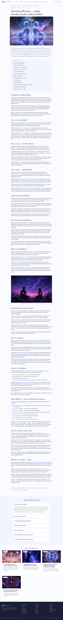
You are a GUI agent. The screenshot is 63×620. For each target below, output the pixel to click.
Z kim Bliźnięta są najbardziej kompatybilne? (22, 520)
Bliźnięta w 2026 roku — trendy (20, 89)
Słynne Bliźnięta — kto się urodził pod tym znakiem (23, 84)
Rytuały (37, 611)
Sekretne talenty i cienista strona (20, 86)
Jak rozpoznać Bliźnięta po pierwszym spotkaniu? (23, 539)
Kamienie (37, 606)
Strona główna (13, 5)
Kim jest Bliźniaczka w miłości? (20, 516)
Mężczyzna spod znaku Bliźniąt (20, 73)
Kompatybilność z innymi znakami (20, 78)
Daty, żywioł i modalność (18, 65)
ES (59, 1)
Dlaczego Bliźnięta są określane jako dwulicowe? (23, 534)
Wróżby (42, 1)
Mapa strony (51, 611)
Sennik (17, 1)
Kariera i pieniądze (17, 80)
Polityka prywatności (52, 609)
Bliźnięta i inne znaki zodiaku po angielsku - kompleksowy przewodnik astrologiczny (50, 565)
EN (55, 1)
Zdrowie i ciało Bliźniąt (18, 82)
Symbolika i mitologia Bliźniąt (19, 62)
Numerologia (26, 1)
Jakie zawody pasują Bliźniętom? (20, 525)
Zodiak (31, 1)
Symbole (46, 1)
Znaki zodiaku (24, 611)
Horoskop (21, 1)
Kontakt (50, 608)
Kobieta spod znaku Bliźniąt (19, 71)
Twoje (7, 1)
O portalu (50, 606)
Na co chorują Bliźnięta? (18, 530)
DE (57, 1)
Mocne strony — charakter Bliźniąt (20, 67)
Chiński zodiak (36, 1)
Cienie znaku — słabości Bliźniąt (20, 69)
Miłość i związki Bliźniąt (18, 75)
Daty (36, 608)
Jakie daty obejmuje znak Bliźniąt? (20, 504)
